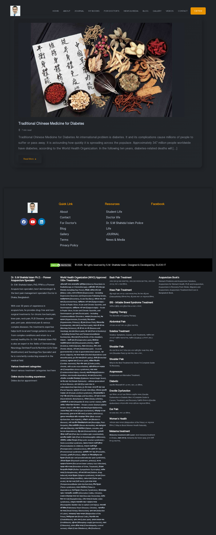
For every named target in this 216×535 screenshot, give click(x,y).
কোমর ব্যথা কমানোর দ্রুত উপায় (138, 281)
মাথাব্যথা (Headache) (92, 316)
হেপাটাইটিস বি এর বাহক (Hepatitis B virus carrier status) (80, 402)
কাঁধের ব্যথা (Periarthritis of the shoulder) (86, 337)
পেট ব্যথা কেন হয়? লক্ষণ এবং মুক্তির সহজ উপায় (123, 325)
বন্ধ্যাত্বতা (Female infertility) (84, 390)
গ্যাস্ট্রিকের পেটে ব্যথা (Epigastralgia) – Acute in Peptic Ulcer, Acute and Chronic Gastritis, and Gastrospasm (83, 305)
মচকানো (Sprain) (75, 346)
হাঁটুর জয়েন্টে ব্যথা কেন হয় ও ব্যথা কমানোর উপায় (123, 294)
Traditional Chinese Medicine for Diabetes (51, 123)
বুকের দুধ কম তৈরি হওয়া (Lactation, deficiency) (86, 414)
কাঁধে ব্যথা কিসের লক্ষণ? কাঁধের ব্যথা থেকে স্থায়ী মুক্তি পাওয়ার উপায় (129, 350)
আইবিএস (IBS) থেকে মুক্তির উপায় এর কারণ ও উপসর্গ (125, 306)
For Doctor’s (111, 11)
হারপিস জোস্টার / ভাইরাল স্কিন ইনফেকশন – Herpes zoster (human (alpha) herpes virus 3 (83, 405)
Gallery (157, 11)
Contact (182, 11)
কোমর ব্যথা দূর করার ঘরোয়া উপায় (118, 281)
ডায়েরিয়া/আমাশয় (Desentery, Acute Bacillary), (77, 299)
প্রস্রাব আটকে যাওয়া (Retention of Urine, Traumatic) (79, 467)
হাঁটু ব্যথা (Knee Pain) (88, 322)
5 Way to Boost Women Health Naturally (130, 425)
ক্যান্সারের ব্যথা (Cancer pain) (78, 361)
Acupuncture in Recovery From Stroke (174, 287)
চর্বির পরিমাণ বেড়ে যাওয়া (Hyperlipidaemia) (87, 408)
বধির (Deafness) (94, 528)
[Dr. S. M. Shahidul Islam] (20, 11)
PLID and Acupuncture (194, 284)
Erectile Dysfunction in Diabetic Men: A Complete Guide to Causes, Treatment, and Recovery (129, 397)
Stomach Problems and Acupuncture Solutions (177, 281)
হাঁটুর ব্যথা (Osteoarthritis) (87, 431)
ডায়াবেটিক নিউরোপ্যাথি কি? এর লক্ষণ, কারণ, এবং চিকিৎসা (125, 385)
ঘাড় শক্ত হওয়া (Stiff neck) (75, 481)
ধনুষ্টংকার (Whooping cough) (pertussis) (87, 522)
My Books (93, 11)
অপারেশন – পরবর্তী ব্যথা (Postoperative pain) (76, 340)
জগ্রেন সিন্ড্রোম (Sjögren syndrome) (81, 475)
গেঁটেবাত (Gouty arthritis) (93, 399)
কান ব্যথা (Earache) (95, 375)
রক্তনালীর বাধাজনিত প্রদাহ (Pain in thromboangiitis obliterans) (82, 437)
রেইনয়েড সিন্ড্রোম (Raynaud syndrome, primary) (78, 461)
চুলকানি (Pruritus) (74, 455)
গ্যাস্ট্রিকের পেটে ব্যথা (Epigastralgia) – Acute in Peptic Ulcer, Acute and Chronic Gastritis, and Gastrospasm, (82, 311)
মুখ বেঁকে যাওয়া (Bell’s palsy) (83, 358)
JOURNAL (79, 11)
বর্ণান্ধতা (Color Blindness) (77, 528)
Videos (170, 11)
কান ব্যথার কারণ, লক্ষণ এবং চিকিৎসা (119, 413)
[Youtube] (32, 221)
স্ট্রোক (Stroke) (87, 346)
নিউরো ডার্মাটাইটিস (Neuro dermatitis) (82, 425)
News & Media (131, 11)
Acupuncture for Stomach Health (172, 284)
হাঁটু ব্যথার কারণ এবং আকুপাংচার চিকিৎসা (142, 297)
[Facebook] (24, 221)
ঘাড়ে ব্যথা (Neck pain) (76, 331)
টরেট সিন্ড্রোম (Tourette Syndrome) (84, 490)
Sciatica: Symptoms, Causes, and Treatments (127, 335)
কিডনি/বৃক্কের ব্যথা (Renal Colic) (77, 517)
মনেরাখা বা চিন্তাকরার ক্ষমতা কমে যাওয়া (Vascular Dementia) (80, 496)
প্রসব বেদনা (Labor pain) (82, 520)
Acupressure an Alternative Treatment (124, 375)
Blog (145, 11)
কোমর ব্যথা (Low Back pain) (82, 325)
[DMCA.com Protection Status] (61, 265)
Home (56, 11)
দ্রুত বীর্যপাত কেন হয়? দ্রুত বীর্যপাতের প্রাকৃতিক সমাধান (125, 394)
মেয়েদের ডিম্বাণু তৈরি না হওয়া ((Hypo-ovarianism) (77, 411)
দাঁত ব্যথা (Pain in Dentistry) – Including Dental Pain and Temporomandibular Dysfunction (83, 334)
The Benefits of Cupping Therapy (122, 316)
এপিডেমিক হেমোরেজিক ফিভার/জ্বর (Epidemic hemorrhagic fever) (83, 378)
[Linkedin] (41, 221)
